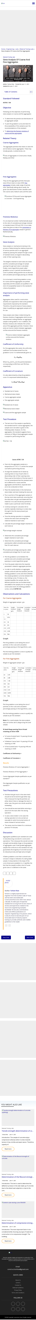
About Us (18, 1280)
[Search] (30, 3)
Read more (6, 1148)
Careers (18, 1282)
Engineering (10, 49)
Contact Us (18, 1285)
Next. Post (30, 937)
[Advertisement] (18, 28)
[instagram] (23, 1309)
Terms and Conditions (18, 1292)
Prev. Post (6, 937)
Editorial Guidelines (18, 1287)
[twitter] (18, 1304)
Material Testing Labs (27, 49)
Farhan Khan (10, 84)
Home (3, 49)
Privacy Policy (18, 1290)
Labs (16, 49)
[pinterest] (23, 1304)
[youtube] (13, 1309)
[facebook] (13, 1304)
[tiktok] (18, 1309)
